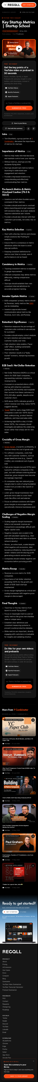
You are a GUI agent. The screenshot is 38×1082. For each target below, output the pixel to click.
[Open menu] (5, 5)
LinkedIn (5, 1029)
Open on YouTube (28, 12)
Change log (6, 1007)
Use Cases (6, 970)
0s (11, 134)
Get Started (28, 5)
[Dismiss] (33, 1061)
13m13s (7, 368)
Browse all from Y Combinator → (15, 714)
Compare (6, 976)
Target (7, 410)
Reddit (5, 1021)
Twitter (5, 1018)
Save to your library (20, 123)
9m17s (32, 322)
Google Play (7, 1057)
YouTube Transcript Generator (13, 987)
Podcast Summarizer (10, 990)
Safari (5, 1052)
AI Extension (7, 967)
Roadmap (6, 1009)
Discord (5, 1024)
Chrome (5, 1043)
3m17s (29, 229)
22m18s (22, 568)
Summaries (6, 981)
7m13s (32, 296)
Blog (4, 978)
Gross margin (9, 447)
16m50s (7, 442)
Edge (4, 1046)
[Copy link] (33, 128)
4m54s (30, 264)
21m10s (15, 517)
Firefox (5, 1049)
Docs (4, 973)
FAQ (4, 998)
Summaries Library (9, 12)
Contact (5, 1001)
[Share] (28, 128)
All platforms (7, 1040)
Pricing (5, 964)
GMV (31, 303)
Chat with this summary (15, 128)
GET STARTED (11, 912)
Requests (6, 1004)
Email (4, 1032)
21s (29, 151)
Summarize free (19, 108)
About (5, 961)
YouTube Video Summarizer (12, 984)
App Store (6, 1055)
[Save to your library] (33, 720)
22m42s (22, 603)
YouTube (5, 1026)
